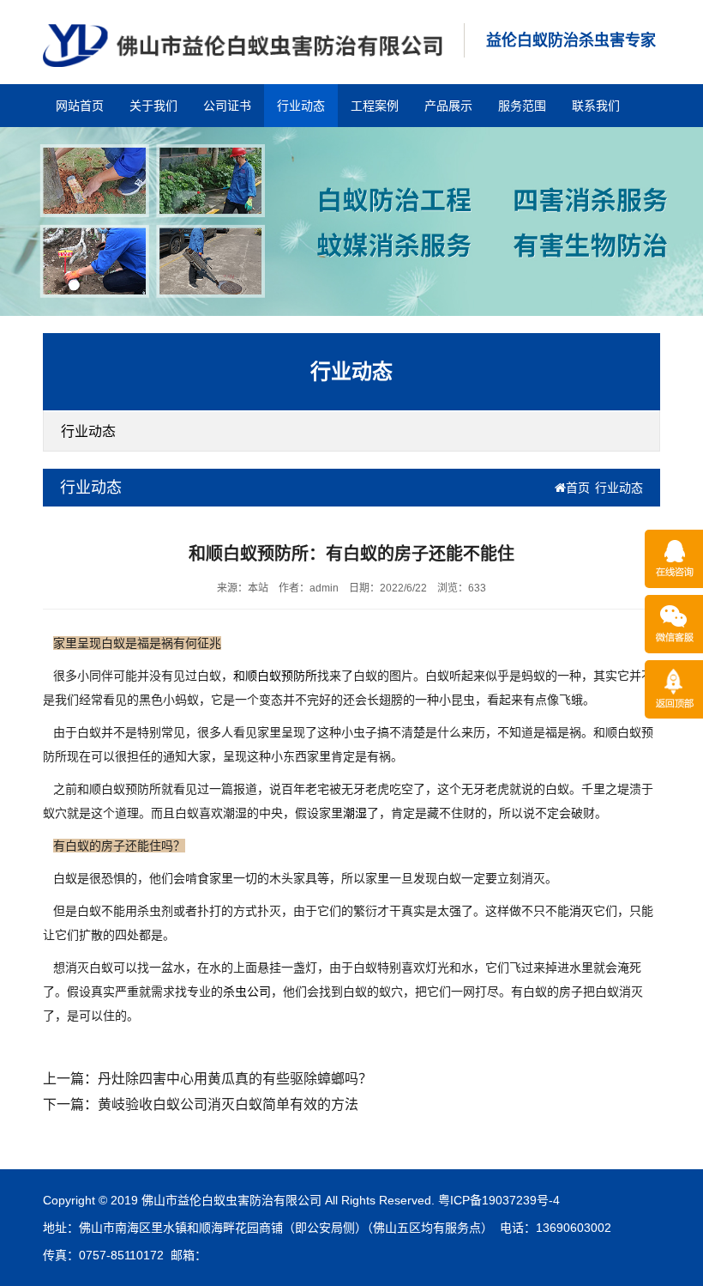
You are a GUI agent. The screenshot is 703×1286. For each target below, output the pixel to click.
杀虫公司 (247, 991)
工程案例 (375, 105)
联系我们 (596, 105)
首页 (578, 487)
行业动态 (301, 105)
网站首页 (80, 105)
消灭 (581, 911)
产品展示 (448, 105)
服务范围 (522, 105)
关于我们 (153, 105)
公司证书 (227, 105)
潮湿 (355, 813)
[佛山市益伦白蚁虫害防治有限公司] (242, 45)
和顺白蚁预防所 (275, 675)
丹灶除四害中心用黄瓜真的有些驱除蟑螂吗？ (235, 1078)
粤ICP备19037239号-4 (499, 1200)
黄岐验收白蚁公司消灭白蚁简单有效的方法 (228, 1104)
